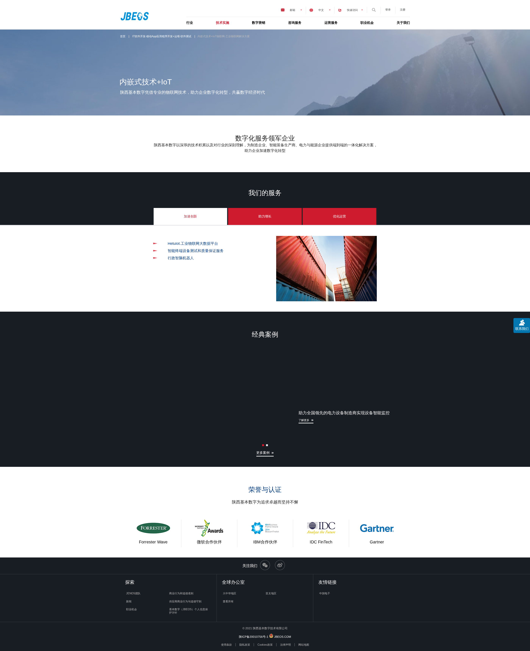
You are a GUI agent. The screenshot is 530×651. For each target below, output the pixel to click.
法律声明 (285, 644)
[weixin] (265, 569)
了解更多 (304, 420)
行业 (189, 22)
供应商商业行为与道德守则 (185, 601)
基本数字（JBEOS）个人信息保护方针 (188, 611)
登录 (388, 9)
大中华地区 (229, 593)
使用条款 (226, 644)
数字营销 (258, 22)
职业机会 (367, 22)
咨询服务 (294, 22)
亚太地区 (271, 593)
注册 (402, 9)
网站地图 (303, 644)
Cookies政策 (265, 644)
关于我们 (403, 22)
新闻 (128, 601)
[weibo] (280, 569)
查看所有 (228, 601)
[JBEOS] (136, 14)
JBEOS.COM (282, 636)
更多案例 (263, 452)
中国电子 (324, 593)
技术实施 (222, 22)
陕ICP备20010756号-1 (253, 636)
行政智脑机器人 (181, 258)
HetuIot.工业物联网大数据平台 (193, 243)
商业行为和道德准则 (181, 593)
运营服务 (331, 22)
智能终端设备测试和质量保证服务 (196, 251)
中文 (321, 10)
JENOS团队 (133, 593)
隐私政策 (244, 644)
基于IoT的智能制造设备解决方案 (418, 243)
